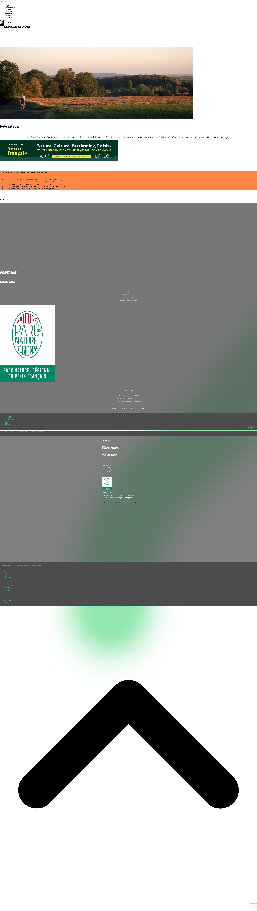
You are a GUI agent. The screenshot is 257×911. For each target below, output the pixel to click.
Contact (251, 428)
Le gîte (9, 417)
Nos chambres (8, 585)
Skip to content (5, 1)
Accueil (9, 416)
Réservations (11, 419)
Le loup (7, 422)
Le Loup (6, 587)
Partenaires (250, 427)
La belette (8, 424)
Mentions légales (24, 431)
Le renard (8, 423)
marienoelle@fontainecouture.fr (110, 472)
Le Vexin (9, 418)
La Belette (7, 590)
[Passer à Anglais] (8, 17)
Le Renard (7, 588)
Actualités (251, 426)
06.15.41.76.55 (106, 469)
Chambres (8, 421)
